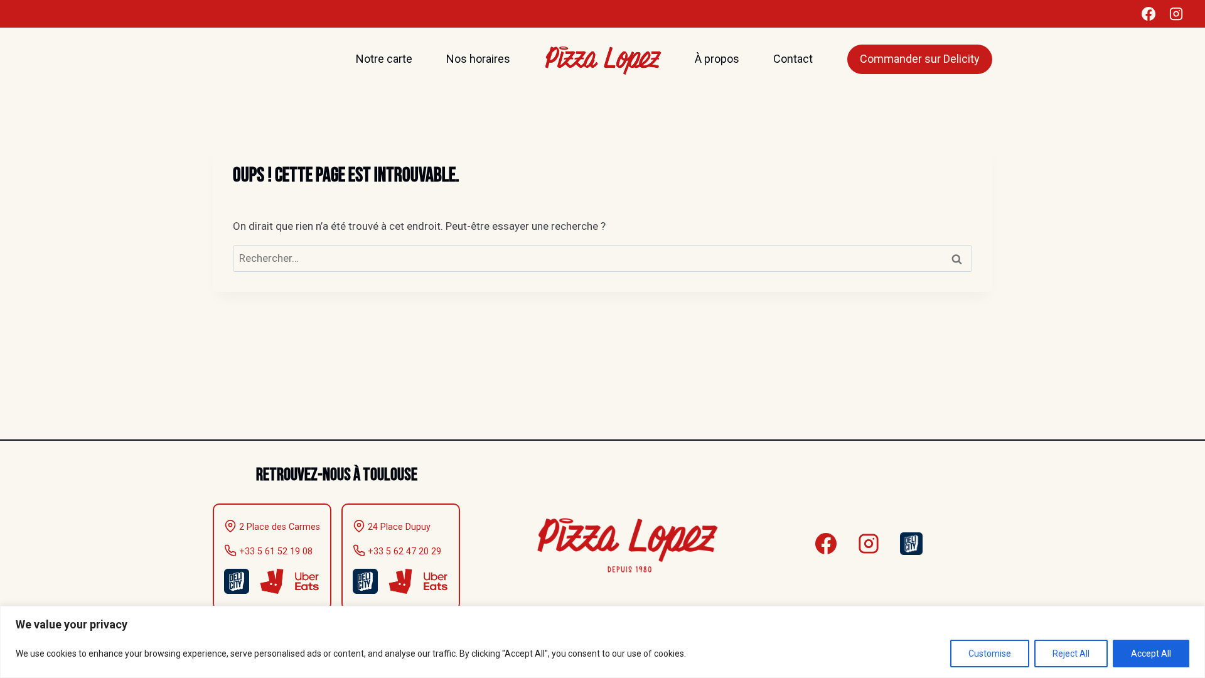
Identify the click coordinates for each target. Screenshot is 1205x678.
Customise (989, 653)
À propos (717, 58)
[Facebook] (1148, 14)
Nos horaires (478, 58)
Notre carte (384, 58)
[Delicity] (911, 543)
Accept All (1151, 653)
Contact (793, 58)
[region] (602, 642)
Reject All (1071, 653)
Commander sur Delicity (920, 58)
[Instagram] (1176, 14)
